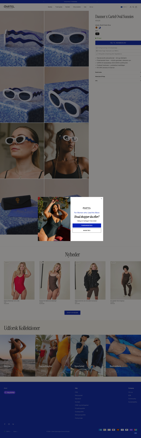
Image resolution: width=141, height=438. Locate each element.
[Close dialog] (101, 199)
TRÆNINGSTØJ (87, 225)
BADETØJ (86, 230)
